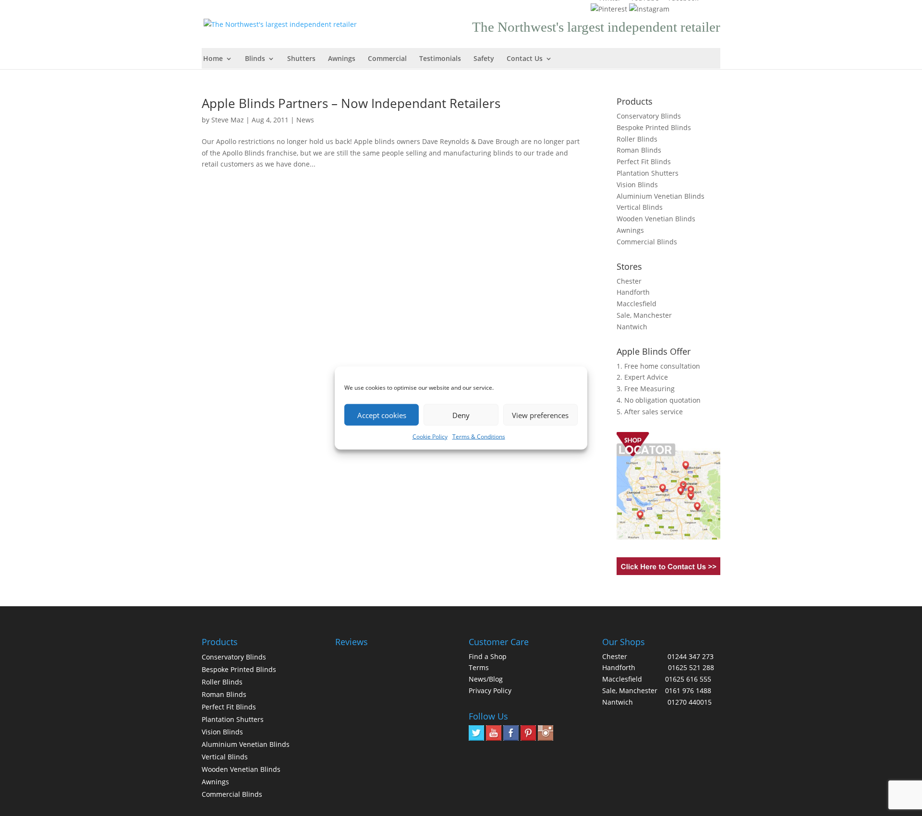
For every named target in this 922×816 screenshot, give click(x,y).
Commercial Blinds (647, 241)
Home (213, 59)
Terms (479, 667)
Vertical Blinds (640, 207)
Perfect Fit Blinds (644, 161)
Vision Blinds (637, 184)
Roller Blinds (637, 139)
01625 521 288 (691, 667)
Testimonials (440, 59)
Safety (483, 59)
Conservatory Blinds (649, 115)
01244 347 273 (690, 656)
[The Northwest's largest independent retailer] (283, 23)
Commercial (387, 59)
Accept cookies (381, 415)
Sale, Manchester (644, 315)
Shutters (301, 59)
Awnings (341, 59)
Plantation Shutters (648, 173)
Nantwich (632, 326)
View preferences (540, 415)
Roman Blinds (639, 150)
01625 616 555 (688, 679)
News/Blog (486, 679)
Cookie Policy (430, 436)
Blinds (255, 59)
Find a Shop (488, 656)
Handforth (633, 292)
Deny (461, 415)
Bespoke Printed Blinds (654, 127)
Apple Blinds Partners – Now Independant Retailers (351, 103)
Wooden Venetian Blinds (656, 218)
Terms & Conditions (478, 436)
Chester (629, 281)
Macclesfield (636, 303)
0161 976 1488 (688, 690)
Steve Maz (227, 119)
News (305, 119)
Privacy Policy (490, 690)
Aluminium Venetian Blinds (660, 196)
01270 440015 (689, 702)
